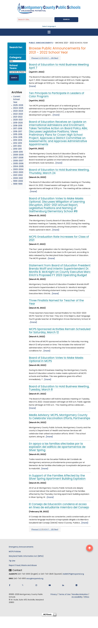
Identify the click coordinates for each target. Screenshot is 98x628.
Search (66, 19)
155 (52, 58)
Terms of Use (64, 594)
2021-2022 (17, 117)
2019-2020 (18, 123)
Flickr (76, 585)
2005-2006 (18, 164)
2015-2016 (17, 134)
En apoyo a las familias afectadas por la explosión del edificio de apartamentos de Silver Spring (57, 447)
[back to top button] (89, 548)
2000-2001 (18, 178)
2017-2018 (17, 129)
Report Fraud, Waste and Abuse (23, 565)
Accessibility (77, 597)
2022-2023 (18, 114)
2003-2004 (18, 169)
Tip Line (12, 561)
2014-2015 (17, 137)
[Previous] (34, 58)
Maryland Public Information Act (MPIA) (26, 556)
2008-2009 (18, 155)
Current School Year (16, 99)
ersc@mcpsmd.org (34, 579)
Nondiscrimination (80, 594)
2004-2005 (18, 166)
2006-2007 (18, 161)
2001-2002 (18, 175)
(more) (32, 86)
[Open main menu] (49, 32)
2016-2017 (17, 132)
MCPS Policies (15, 552)
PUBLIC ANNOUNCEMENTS (41, 43)
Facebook (9, 585)
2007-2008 (18, 158)
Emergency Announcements (21, 547)
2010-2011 (17, 149)
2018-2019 (17, 126)
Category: (15, 58)
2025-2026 (18, 105)
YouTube (50, 585)
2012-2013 (17, 143)
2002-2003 (18, 172)
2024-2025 (18, 108)
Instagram (36, 585)
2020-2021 (18, 120)
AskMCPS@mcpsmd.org (73, 574)
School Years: (13, 67)
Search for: (15, 47)
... (50, 58)
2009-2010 (18, 152)
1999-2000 (18, 181)
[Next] (56, 58)
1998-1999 (17, 184)
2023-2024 (18, 111)
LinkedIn (63, 585)
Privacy (54, 594)
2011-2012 (17, 146)
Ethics (86, 597)
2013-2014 (17, 140)
